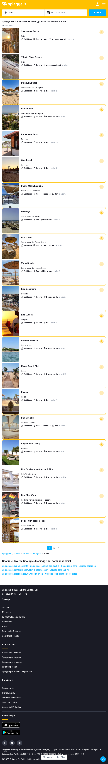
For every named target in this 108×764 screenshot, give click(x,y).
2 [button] (54, 548)
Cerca (97, 12)
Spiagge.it (6, 553)
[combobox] (23, 12)
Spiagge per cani (69, 566)
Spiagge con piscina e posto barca (61, 574)
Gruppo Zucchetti (19, 594)
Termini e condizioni (11, 697)
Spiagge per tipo (9, 667)
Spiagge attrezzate (87, 566)
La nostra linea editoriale (13, 617)
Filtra (63, 757)
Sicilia (17, 553)
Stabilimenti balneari (11, 652)
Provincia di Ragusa (32, 553)
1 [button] (49, 548)
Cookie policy (8, 688)
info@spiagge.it (62, 754)
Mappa (50, 757)
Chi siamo (6, 607)
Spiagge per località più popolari (17, 671)
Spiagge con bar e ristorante (15, 566)
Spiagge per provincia (12, 662)
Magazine (6, 612)
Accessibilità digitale (11, 707)
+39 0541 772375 (49, 754)
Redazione (7, 621)
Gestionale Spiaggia (11, 631)
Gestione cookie (9, 702)
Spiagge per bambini (59, 570)
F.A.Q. (4, 626)
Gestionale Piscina (10, 636)
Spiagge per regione (11, 657)
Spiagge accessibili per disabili (44, 566)
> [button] (58, 548)
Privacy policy (8, 693)
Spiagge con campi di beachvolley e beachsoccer (25, 570)
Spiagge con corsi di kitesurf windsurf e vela (22, 574)
